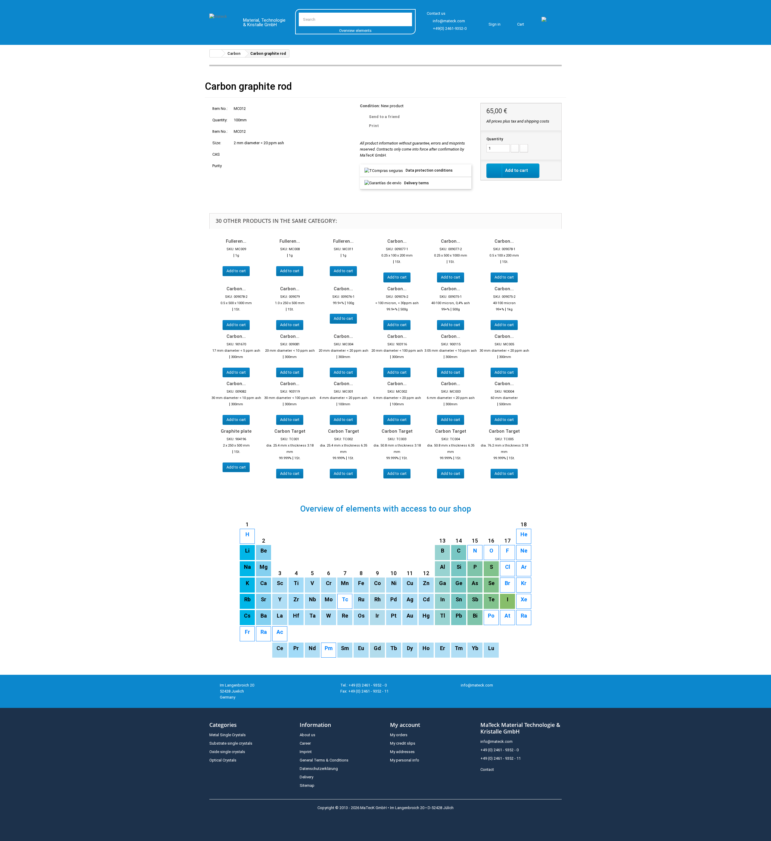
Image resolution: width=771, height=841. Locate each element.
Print (374, 125)
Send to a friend (384, 116)
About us (307, 735)
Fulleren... (236, 241)
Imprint (306, 751)
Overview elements (355, 30)
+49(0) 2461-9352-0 (450, 28)
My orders (398, 735)
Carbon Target (289, 431)
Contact (487, 769)
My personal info (404, 760)
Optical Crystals (222, 760)
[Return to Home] (215, 53)
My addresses (402, 751)
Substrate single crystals (230, 743)
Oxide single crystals (227, 751)
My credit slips (402, 743)
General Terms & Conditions (324, 760)
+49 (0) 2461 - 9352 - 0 (499, 750)
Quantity (494, 139)
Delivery (306, 777)
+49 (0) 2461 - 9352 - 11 (500, 758)
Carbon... (397, 241)
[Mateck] (221, 23)
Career (305, 743)
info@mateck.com (449, 21)
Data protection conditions (429, 170)
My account (405, 724)
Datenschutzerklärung (319, 768)
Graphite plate (236, 431)
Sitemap (307, 785)
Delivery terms (416, 183)
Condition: (370, 106)
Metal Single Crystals (227, 735)
